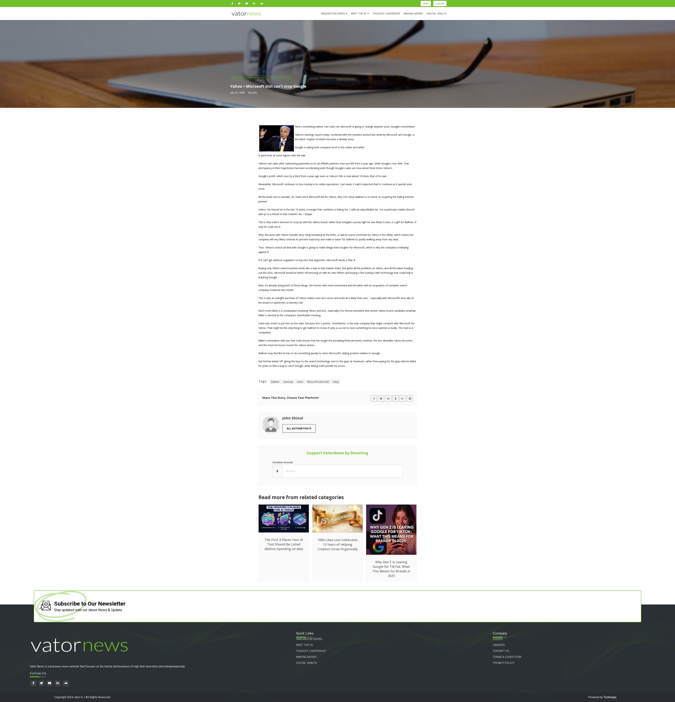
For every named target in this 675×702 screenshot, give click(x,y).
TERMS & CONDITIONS (507, 657)
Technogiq (610, 697)
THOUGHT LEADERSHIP (311, 651)
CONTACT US (501, 651)
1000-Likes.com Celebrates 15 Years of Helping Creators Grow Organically (337, 544)
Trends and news (280, 77)
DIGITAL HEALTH (306, 663)
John (254, 92)
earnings (288, 381)
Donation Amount (282, 462)
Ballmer (275, 381)
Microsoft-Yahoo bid (318, 381)
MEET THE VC (304, 645)
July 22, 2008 (237, 92)
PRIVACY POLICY (503, 663)
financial (237, 77)
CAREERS (499, 645)
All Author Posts (299, 428)
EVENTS (498, 639)
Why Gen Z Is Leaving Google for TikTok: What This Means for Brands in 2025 (391, 569)
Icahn (300, 381)
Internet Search (256, 77)
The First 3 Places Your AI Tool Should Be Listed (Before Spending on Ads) (284, 544)
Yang (335, 381)
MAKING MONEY (306, 657)
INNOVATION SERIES (309, 639)
